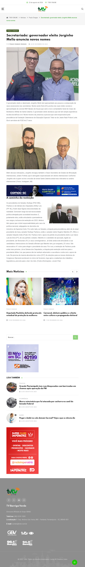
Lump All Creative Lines (58, 559)
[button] (73, 271)
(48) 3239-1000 (20, 516)
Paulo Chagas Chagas (18, 44)
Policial (22, 383)
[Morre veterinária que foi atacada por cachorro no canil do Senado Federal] (11, 402)
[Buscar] (82, 9)
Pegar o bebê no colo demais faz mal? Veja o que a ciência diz (47, 418)
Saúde (21, 415)
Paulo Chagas (11, 309)
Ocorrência (23, 398)
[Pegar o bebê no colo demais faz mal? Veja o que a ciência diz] (11, 418)
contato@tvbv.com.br (19, 524)
